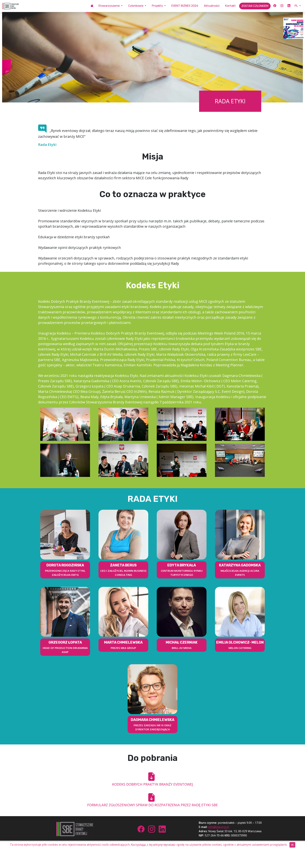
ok (292, 844)
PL (297, 5)
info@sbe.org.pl (218, 827)
